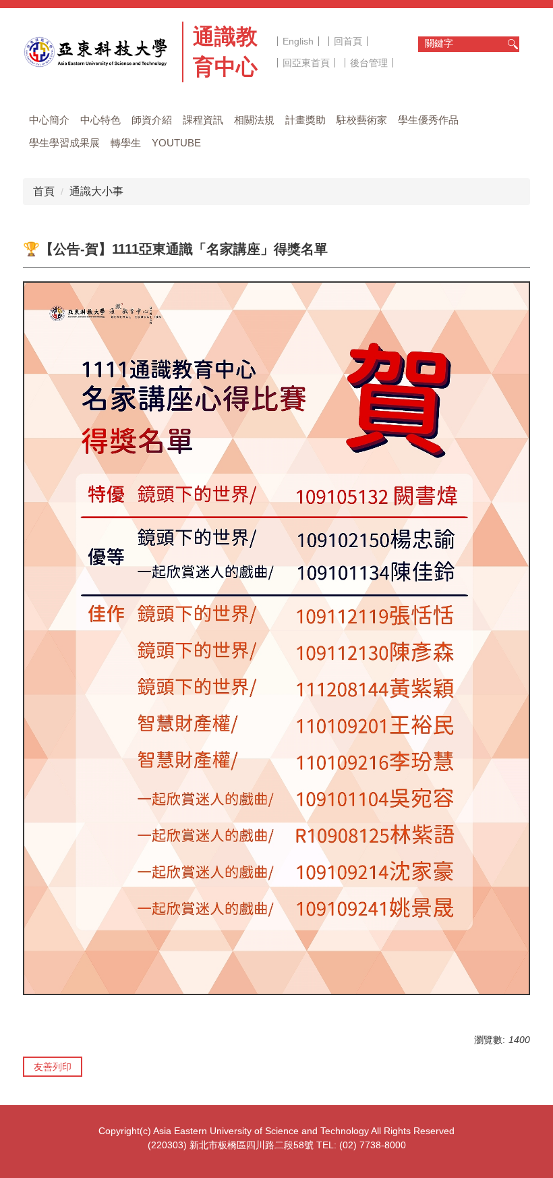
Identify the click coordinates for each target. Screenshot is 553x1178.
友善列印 (52, 1066)
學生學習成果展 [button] (64, 142)
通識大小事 (96, 191)
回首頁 (348, 41)
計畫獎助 (305, 119)
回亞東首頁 (306, 62)
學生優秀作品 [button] (428, 119)
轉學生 (126, 142)
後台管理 (369, 62)
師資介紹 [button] (152, 119)
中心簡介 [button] (49, 119)
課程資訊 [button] (203, 119)
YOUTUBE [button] (176, 142)
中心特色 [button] (100, 119)
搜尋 (512, 44)
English (298, 41)
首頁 (44, 191)
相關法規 (254, 119)
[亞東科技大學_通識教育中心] (98, 52)
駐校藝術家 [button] (362, 119)
